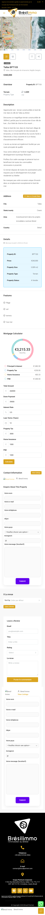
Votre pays (8, 527)
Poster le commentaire (22, 680)
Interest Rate (8, 407)
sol (7, 309)
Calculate (9, 462)
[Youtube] (31, 890)
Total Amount (8, 386)
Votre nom (8, 493)
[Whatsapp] (25, 890)
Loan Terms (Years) (10, 418)
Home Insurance (9, 439)
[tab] (6, 56)
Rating (9, 648)
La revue (10, 658)
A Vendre (7, 63)
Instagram (8, 536)
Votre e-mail (9, 502)
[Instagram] (19, 890)
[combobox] (25, 600)
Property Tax (8, 429)
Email (9, 626)
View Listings (36, 473)
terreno (9, 316)
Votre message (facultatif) (14, 544)
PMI (5, 450)
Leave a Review (9, 607)
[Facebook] (14, 890)
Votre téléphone (10, 510)
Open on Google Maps (33, 196)
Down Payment (9, 397)
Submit (22, 581)
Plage (8, 303)
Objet (6, 519)
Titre (8, 637)
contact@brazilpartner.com (22, 868)
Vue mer (9, 322)
